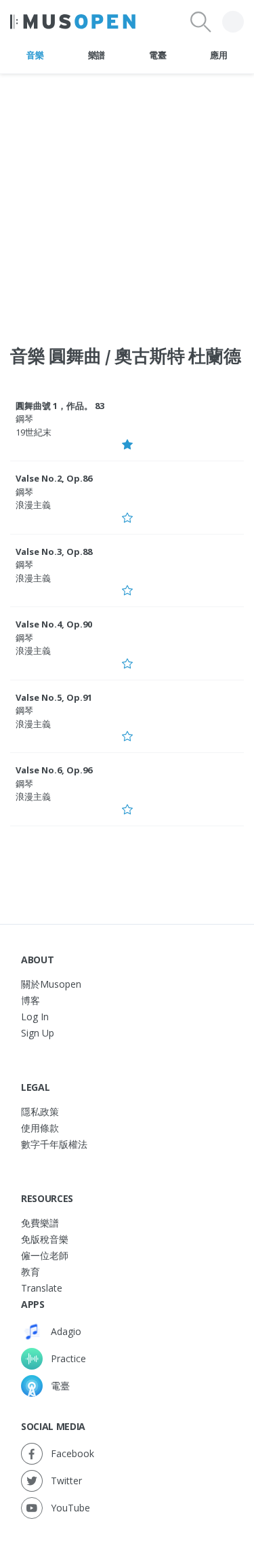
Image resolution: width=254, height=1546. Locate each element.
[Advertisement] (127, 201)
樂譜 (96, 55)
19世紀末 (33, 432)
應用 (218, 55)
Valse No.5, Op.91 (54, 697)
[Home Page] (72, 21)
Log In (35, 1016)
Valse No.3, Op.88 (54, 551)
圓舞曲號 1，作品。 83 (60, 406)
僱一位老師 (44, 1255)
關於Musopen (51, 984)
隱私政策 (40, 1111)
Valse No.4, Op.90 (54, 624)
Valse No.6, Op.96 (54, 770)
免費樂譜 (40, 1222)
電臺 (157, 55)
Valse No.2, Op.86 (54, 478)
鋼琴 (24, 418)
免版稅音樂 (44, 1239)
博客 (30, 1000)
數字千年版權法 (54, 1144)
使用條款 (40, 1127)
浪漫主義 (33, 505)
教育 (30, 1271)
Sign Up (37, 1032)
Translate (41, 1287)
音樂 (34, 55)
